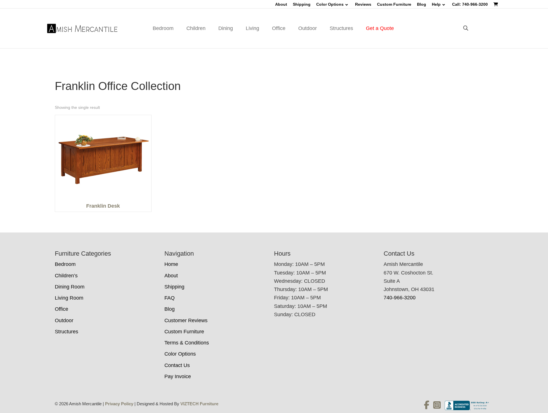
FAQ (169, 298)
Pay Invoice (177, 376)
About (281, 4)
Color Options (330, 4)
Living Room (69, 298)
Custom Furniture (394, 4)
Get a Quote (380, 28)
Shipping (302, 4)
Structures (341, 28)
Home (171, 264)
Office (278, 28)
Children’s (66, 275)
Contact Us (177, 365)
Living (252, 28)
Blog (421, 4)
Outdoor (307, 28)
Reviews (363, 4)
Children (196, 28)
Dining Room (69, 287)
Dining (225, 28)
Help (436, 4)
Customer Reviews (185, 320)
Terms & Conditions (186, 343)
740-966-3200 (400, 297)
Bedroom (163, 28)
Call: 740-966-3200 (470, 4)
